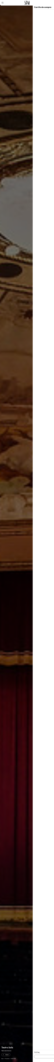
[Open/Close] (51, 3)
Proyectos (7, 1058)
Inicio (2, 1058)
